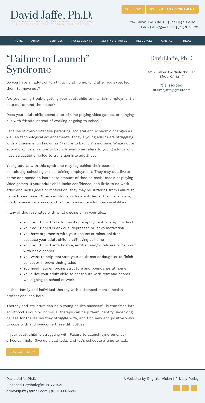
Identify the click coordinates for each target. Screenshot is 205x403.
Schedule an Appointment (171, 9)
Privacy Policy (187, 378)
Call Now (133, 9)
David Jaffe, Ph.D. (21, 378)
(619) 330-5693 (188, 27)
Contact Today (22, 352)
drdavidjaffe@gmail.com (157, 27)
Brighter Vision (159, 378)
